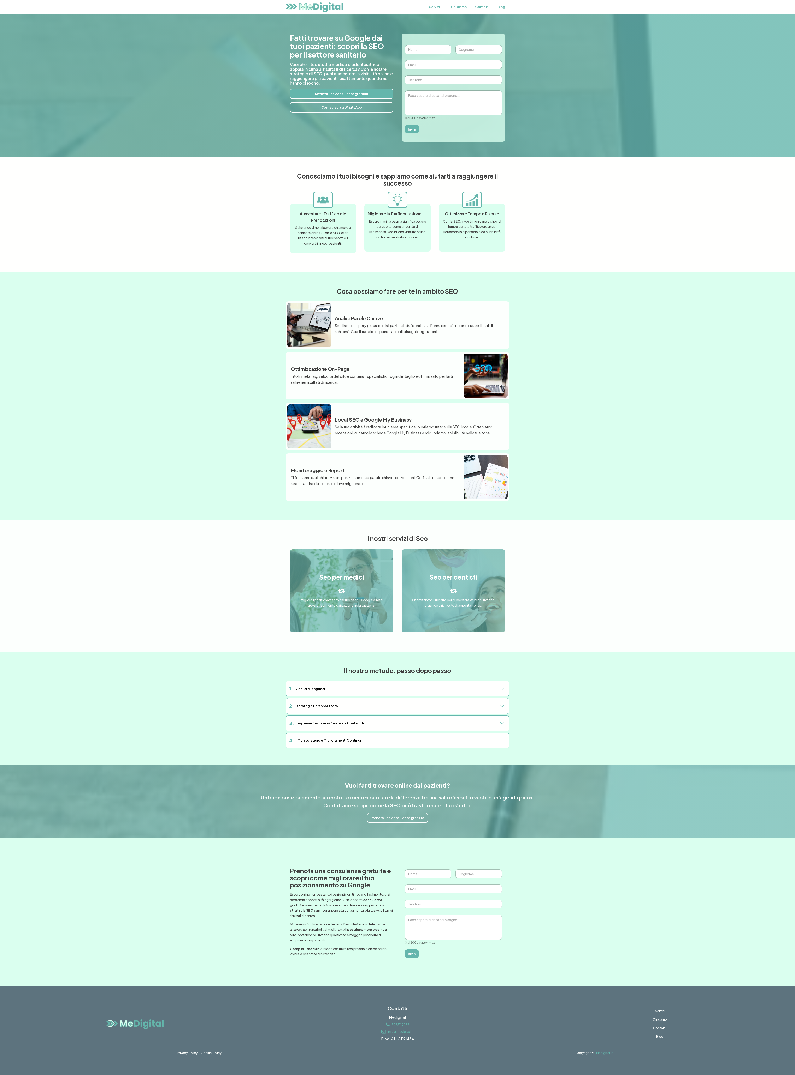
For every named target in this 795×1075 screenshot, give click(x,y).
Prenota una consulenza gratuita (397, 818)
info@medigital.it (400, 1031)
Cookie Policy (211, 1053)
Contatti (482, 7)
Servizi (434, 7)
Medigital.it (604, 1053)
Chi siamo (459, 7)
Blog (501, 7)
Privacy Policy (187, 1053)
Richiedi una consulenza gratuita (341, 94)
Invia (412, 129)
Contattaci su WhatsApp (341, 107)
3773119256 (400, 1024)
